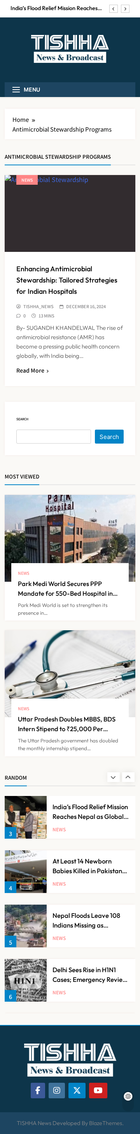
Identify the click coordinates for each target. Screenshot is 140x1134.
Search (22, 419)
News (27, 180)
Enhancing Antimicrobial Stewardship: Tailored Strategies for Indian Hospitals (66, 279)
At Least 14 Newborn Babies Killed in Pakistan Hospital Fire (87, 870)
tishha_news (38, 306)
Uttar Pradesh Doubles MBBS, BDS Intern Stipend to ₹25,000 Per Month (67, 728)
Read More (30, 370)
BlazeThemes (105, 1123)
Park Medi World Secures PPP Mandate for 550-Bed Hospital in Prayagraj (65, 593)
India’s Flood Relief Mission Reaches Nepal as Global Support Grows (54, 8)
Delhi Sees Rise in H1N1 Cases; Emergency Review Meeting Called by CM (90, 979)
